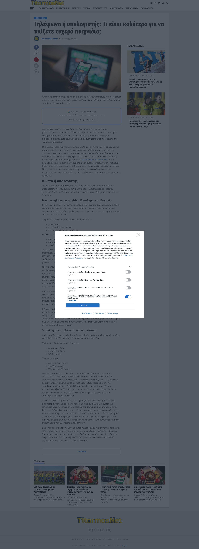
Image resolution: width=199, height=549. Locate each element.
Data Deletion (86, 314)
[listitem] (99, 267)
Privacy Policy (113, 314)
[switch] (128, 272)
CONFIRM (83, 305)
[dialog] (99, 274)
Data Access (99, 314)
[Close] (139, 235)
